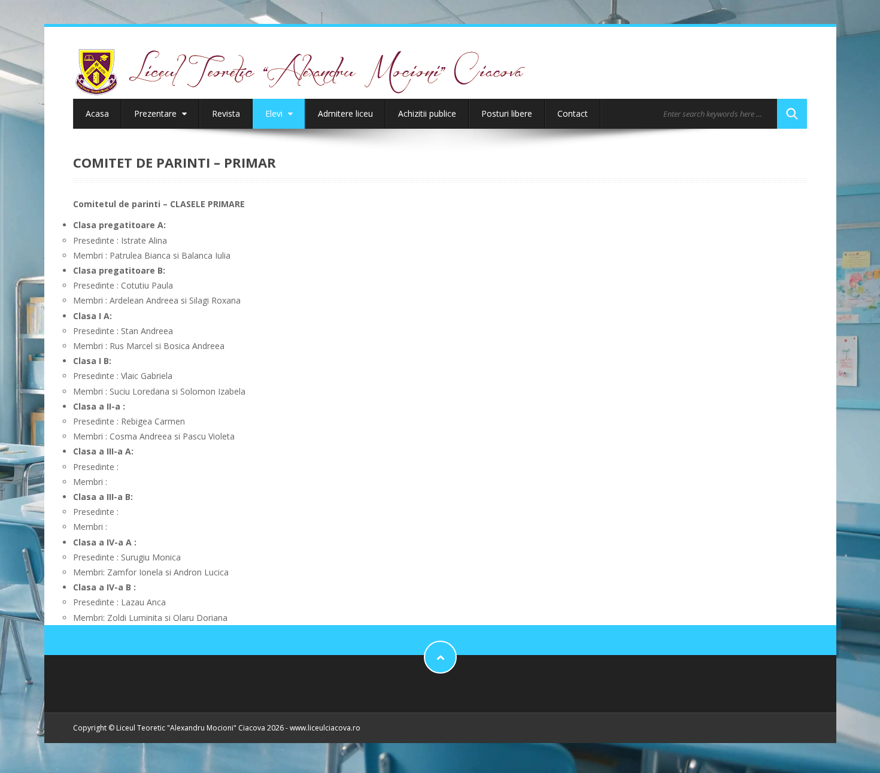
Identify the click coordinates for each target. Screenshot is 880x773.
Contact (572, 113)
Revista (226, 113)
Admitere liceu (345, 113)
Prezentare (156, 113)
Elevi (275, 113)
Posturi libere (506, 113)
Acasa (97, 113)
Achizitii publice (427, 113)
